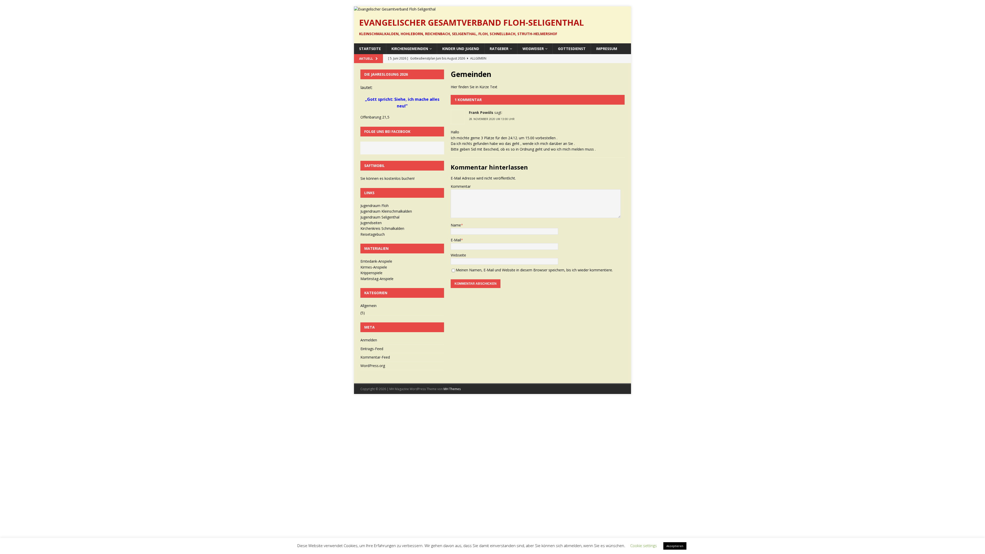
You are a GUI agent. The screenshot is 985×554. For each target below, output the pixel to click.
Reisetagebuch (372, 234)
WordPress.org (372, 365)
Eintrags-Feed (371, 348)
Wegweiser (533, 48)
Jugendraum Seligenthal (379, 217)
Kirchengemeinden (409, 48)
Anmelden (368, 340)
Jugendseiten (371, 222)
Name (456, 225)
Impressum (606, 48)
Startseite (370, 48)
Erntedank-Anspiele (376, 261)
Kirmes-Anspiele (373, 267)
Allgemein (368, 305)
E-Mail (456, 240)
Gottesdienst (572, 48)
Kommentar (461, 186)
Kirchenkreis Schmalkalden (382, 228)
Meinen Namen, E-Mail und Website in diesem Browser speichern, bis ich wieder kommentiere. (534, 270)
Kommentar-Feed (375, 357)
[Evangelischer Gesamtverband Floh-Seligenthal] (395, 9)
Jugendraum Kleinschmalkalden (386, 211)
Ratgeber (499, 48)
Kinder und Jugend (460, 48)
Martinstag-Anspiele (376, 278)
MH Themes (452, 389)
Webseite (458, 255)
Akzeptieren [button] (674, 546)
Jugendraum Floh (374, 205)
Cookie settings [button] (643, 545)
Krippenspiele (371, 272)
